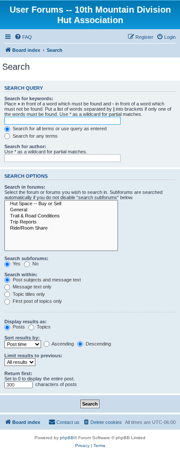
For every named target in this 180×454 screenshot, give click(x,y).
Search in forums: (24, 187)
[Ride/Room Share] (61, 228)
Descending (97, 343)
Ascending (62, 343)
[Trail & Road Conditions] (61, 216)
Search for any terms (34, 136)
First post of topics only (36, 301)
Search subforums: (26, 258)
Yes (16, 263)
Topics (43, 326)
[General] (61, 210)
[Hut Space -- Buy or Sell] (61, 204)
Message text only (31, 286)
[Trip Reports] (61, 222)
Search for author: (25, 146)
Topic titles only (28, 294)
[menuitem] (23, 37)
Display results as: (25, 321)
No (34, 263)
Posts (18, 326)
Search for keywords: (28, 98)
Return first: (18, 373)
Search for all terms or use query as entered (59, 128)
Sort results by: (22, 337)
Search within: (21, 274)
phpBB (67, 437)
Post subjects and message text (46, 279)
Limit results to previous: (33, 355)
